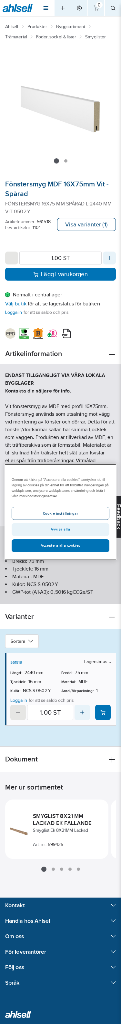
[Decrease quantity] (11, 258)
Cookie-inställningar (60, 513)
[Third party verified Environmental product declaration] (10, 333)
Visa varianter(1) (86, 224)
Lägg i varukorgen (64, 274)
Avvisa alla (60, 529)
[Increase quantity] (109, 258)
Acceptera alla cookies (60, 545)
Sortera (18, 641)
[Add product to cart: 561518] (103, 712)
